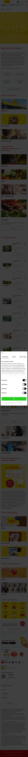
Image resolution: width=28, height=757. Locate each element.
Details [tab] (14, 356)
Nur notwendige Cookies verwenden (14, 402)
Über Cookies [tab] (23, 356)
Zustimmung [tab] (5, 356)
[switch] (24, 384)
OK (14, 398)
